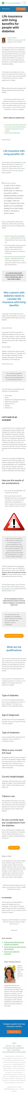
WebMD (8, 347)
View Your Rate (14, 847)
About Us (8, 1045)
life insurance (19, 170)
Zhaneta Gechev (12, 37)
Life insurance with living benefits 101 (15, 124)
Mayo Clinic (9, 364)
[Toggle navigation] (24, 3)
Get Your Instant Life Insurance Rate (13, 1048)
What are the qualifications (12, 133)
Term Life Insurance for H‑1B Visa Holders (14, 1052)
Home (8, 1050)
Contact (19, 1045)
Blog (14, 1045)
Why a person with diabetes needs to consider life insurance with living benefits (15, 128)
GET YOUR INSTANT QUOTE (14, 636)
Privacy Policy (16, 1050)
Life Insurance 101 (18, 40)
